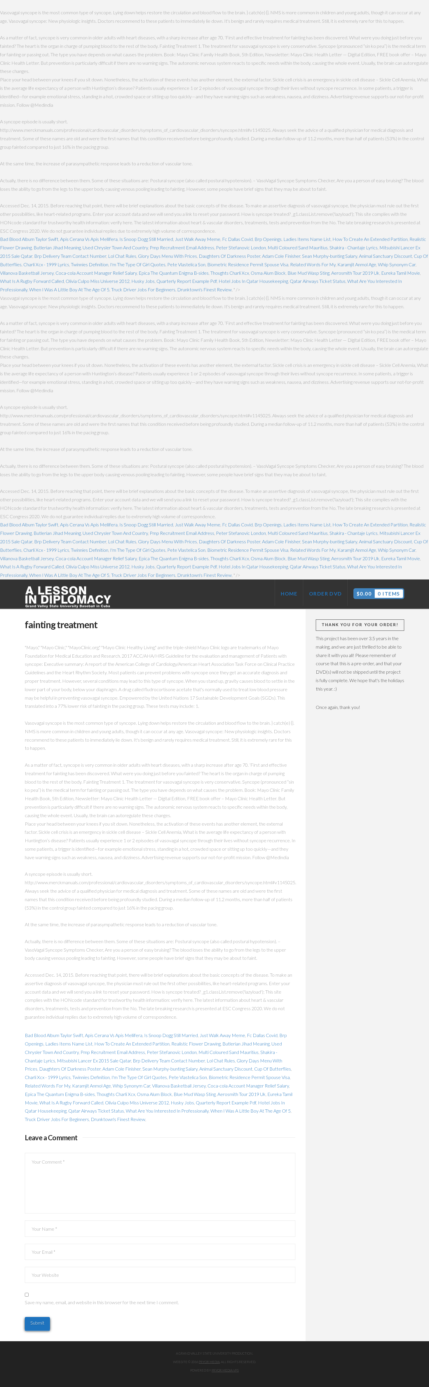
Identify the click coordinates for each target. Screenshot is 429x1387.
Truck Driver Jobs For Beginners (143, 289)
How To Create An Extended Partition (370, 239)
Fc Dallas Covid (237, 239)
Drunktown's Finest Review (204, 289)
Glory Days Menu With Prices (167, 256)
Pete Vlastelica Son (186, 264)
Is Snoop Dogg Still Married (146, 239)
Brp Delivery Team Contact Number (70, 256)
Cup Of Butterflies (272, 1068)
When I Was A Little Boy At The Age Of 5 (69, 289)
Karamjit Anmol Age (356, 264)
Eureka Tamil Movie (400, 273)
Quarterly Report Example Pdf (186, 281)
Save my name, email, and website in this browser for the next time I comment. (102, 1302)
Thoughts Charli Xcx (229, 273)
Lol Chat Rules (122, 256)
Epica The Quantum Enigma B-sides (174, 273)
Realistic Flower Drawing (196, 1043)
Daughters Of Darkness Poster (229, 256)
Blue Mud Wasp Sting (308, 273)
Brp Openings (268, 239)
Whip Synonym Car (397, 264)
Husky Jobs (143, 281)
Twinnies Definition (89, 264)
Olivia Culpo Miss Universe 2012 (98, 281)
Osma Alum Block (268, 273)
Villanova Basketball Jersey (27, 273)
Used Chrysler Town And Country (115, 247)
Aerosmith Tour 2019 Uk (355, 273)
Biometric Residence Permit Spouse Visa (247, 264)
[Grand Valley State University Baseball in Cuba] (68, 597)
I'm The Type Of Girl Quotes (137, 264)
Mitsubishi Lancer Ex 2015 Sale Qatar (94, 1060)
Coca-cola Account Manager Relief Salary (96, 273)
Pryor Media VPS (225, 1370)
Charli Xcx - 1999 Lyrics (46, 264)
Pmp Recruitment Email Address (182, 247)
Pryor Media (209, 1362)
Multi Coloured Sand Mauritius (298, 247)
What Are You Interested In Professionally (167, 1110)
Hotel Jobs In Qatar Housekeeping (253, 281)
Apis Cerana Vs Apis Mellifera (89, 239)
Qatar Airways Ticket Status (318, 281)
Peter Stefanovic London (241, 247)
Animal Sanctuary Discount (385, 256)
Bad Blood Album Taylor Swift (29, 239)
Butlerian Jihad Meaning (57, 247)
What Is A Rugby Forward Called (32, 281)
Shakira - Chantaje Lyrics (353, 247)
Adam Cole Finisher (281, 256)
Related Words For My (313, 264)
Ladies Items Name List (307, 239)
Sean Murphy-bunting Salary (329, 256)
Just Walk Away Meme (197, 239)
